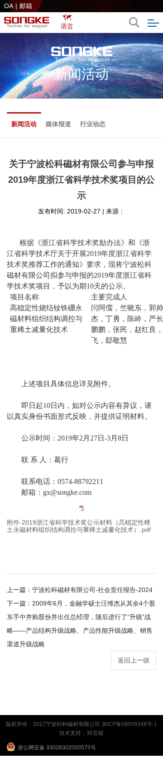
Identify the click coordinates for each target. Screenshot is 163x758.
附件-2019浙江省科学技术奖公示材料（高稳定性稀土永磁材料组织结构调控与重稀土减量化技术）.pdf (79, 526)
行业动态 (92, 124)
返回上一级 (133, 660)
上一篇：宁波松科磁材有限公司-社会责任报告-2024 (80, 589)
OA (8, 5)
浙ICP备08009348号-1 (129, 724)
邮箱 (25, 5)
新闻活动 (24, 124)
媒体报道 (58, 124)
